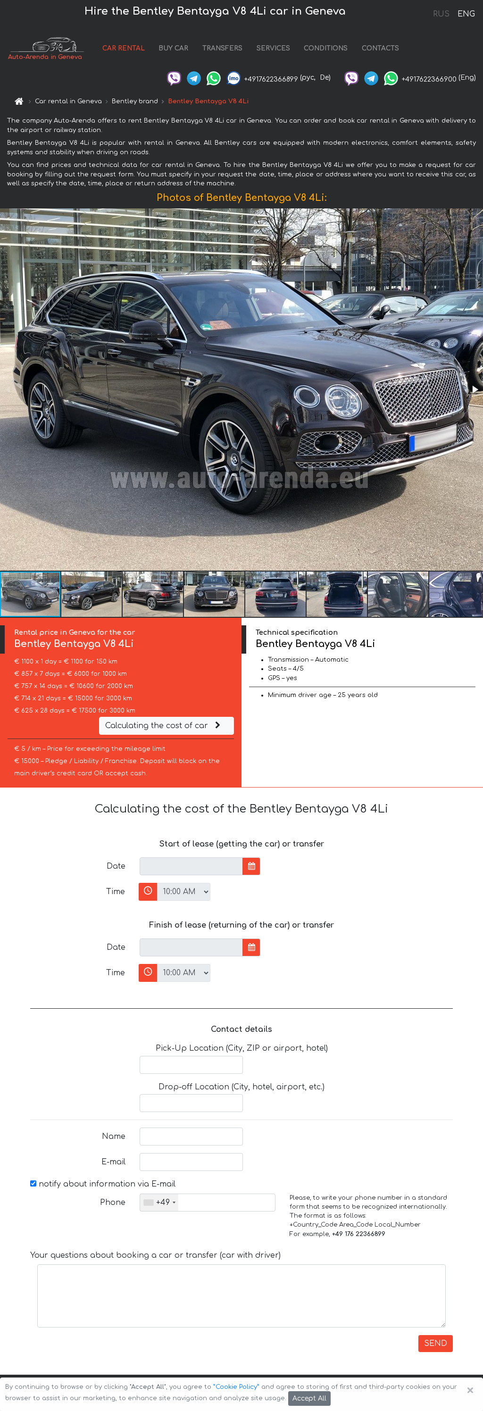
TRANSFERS (222, 48)
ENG (466, 14)
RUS (441, 14)
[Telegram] (194, 77)
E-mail (113, 1162)
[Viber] (174, 77)
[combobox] (159, 1202)
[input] (191, 866)
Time (115, 892)
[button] (474, 389)
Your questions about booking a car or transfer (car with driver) (155, 1255)
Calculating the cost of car (157, 726)
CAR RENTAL (123, 48)
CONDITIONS (326, 48)
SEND (435, 1343)
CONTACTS (380, 48)
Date (116, 866)
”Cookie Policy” (236, 1387)
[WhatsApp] (214, 77)
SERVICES (273, 48)
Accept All (309, 1398)
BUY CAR (173, 48)
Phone (112, 1202)
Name (113, 1136)
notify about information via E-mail (105, 1184)
